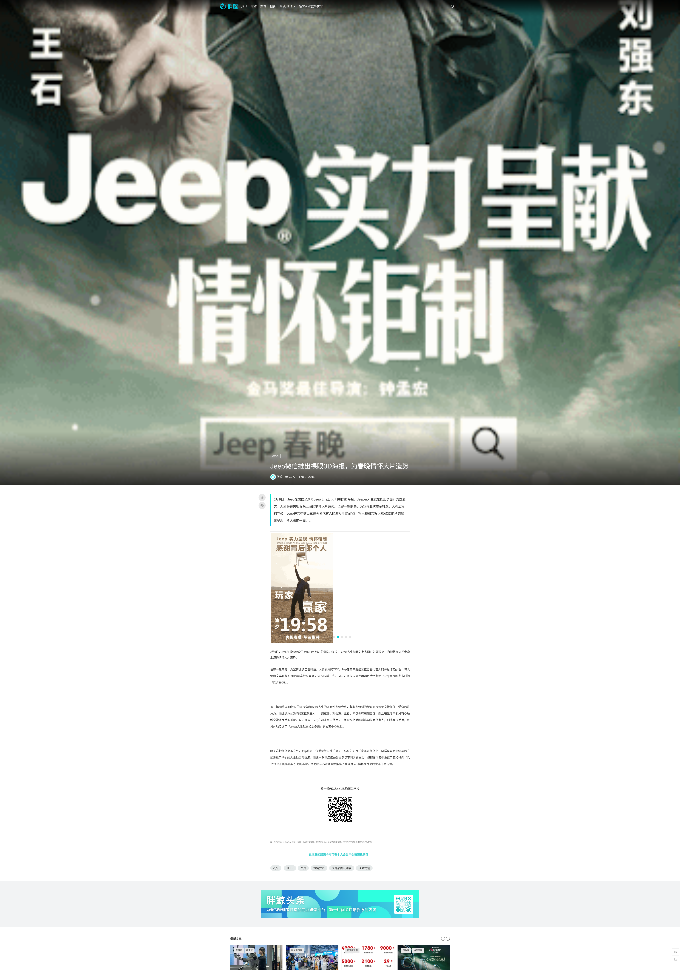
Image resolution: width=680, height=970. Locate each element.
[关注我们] (404, 918)
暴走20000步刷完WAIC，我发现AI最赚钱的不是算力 (256, 862)
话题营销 (364, 758)
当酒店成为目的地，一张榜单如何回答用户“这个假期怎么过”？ (424, 862)
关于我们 (306, 917)
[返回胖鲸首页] (229, 6)
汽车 (276, 758)
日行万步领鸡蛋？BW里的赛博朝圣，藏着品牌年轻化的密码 (312, 862)
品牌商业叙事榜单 (311, 6)
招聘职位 (306, 923)
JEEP (290, 758)
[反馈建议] (675, 959)
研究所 (249, 840)
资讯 (244, 6)
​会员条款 (346, 917)
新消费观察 (296, 840)
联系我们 (346, 939)
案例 (263, 6)
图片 (303, 758)
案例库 (275, 455)
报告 (273, 6)
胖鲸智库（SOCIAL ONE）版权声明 (358, 931)
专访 (254, 6)
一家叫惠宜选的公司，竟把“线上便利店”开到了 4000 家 (368, 862)
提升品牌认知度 (342, 758)
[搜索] (452, 6)
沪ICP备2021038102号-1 (444, 952)
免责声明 (346, 923)
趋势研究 (418, 840)
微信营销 (319, 758)
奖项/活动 (286, 6)
